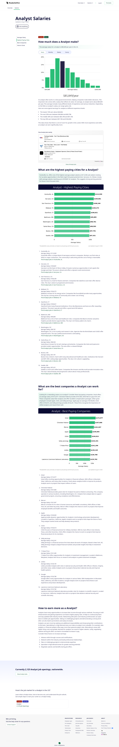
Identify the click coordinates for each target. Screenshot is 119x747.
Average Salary (21, 37)
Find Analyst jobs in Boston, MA (51, 361)
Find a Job (89, 721)
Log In (100, 3)
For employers (68, 723)
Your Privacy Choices (106, 728)
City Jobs (77, 725)
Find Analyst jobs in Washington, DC (52, 336)
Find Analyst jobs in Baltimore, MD (52, 323)
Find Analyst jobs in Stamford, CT (51, 310)
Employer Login (68, 721)
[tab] (42, 52)
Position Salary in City (92, 728)
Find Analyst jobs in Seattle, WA (51, 374)
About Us (103, 721)
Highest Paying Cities (23, 40)
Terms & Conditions (105, 723)
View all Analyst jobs (71, 164)
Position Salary (90, 732)
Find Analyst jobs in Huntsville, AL (51, 259)
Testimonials (68, 728)
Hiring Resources (79, 721)
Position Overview (91, 730)
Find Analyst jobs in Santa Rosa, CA (52, 348)
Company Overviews (91, 735)
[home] (13, 3)
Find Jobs (108, 3)
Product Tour (68, 730)
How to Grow (21, 45)
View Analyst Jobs (22, 674)
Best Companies (21, 43)
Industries (78, 728)
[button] (81, 3)
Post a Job (67, 725)
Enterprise (67, 732)
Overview (10, 8)
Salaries (17, 8)
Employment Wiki (80, 730)
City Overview (90, 723)
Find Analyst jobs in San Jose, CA (51, 272)
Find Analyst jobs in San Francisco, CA (53, 285)
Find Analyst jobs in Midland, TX (51, 297)
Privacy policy (104, 725)
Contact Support (11, 724)
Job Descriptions (79, 723)
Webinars (78, 732)
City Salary (89, 725)
